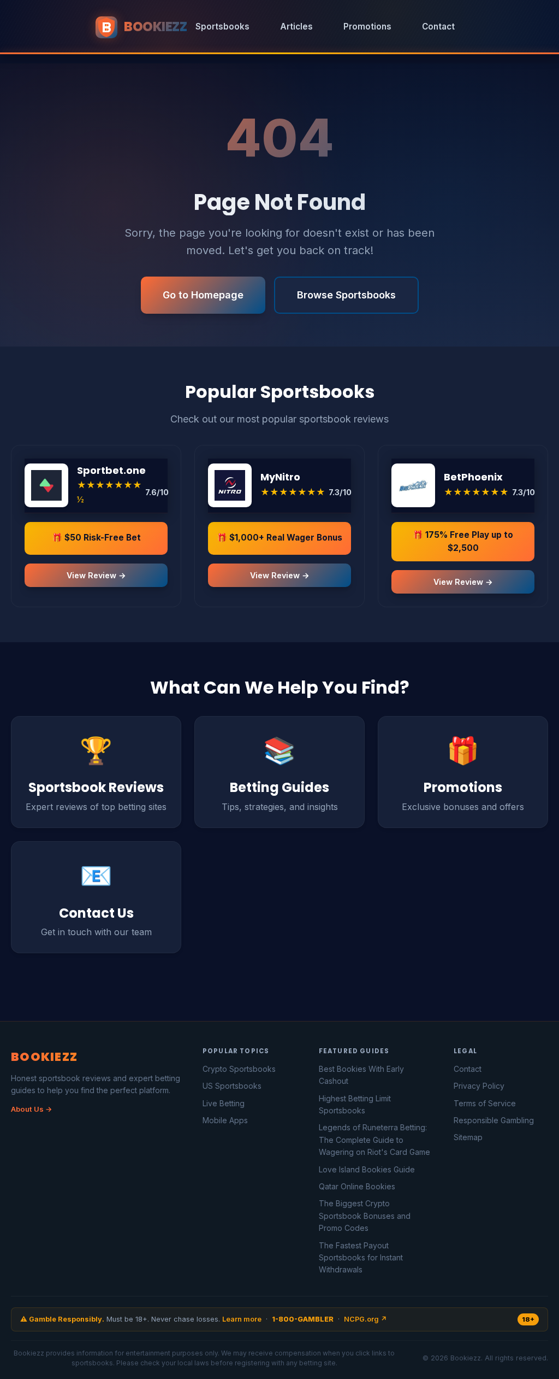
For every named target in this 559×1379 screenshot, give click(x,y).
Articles (296, 26)
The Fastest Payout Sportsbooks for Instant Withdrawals (361, 1258)
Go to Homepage (203, 295)
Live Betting (224, 1103)
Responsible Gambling (494, 1120)
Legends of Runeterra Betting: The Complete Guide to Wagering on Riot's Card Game (374, 1140)
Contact (438, 26)
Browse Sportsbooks (346, 295)
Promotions (367, 26)
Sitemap (468, 1137)
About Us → (31, 1109)
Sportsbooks (222, 26)
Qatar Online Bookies (357, 1186)
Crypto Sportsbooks (239, 1068)
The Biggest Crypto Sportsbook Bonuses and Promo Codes (365, 1216)
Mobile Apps (225, 1120)
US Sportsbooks (232, 1085)
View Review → (96, 575)
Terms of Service (485, 1103)
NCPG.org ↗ (365, 1319)
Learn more (241, 1319)
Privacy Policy (479, 1085)
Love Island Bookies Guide (367, 1169)
